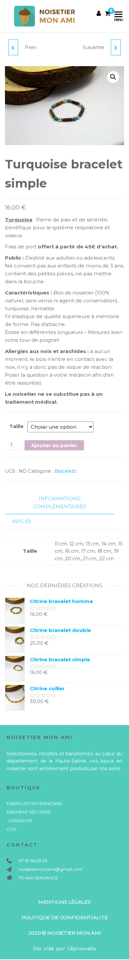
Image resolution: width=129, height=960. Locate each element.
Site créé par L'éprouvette (64, 948)
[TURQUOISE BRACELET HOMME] (116, 47)
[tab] (64, 503)
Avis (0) (21, 521)
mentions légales (64, 902)
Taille (16, 426)
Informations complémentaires (59, 502)
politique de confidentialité (65, 917)
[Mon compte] (99, 13)
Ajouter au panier (54, 445)
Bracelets (65, 471)
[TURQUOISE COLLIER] (13, 47)
